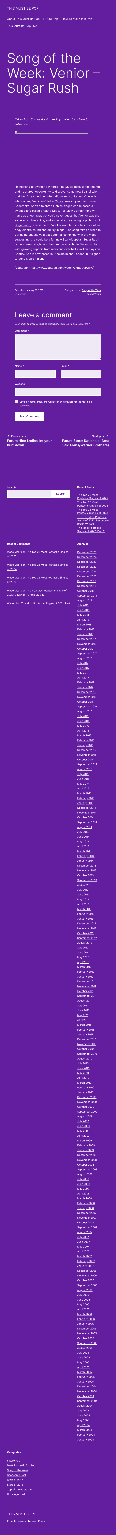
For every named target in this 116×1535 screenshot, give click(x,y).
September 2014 (87, 822)
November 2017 (86, 643)
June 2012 (83, 952)
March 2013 (84, 909)
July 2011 (82, 1005)
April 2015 (83, 788)
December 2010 (86, 1039)
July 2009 (83, 1121)
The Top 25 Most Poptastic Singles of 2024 (92, 504)
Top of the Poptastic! (19, 1489)
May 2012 (83, 957)
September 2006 (87, 1285)
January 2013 (85, 918)
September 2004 (87, 1400)
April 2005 (83, 1367)
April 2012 (83, 962)
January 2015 (85, 802)
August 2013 (84, 884)
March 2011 (84, 1024)
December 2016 (86, 691)
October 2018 (85, 590)
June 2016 (83, 721)
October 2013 (85, 875)
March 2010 (84, 1082)
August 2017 (84, 658)
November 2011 (86, 986)
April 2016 (83, 730)
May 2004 (83, 1420)
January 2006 (85, 1323)
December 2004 (87, 1386)
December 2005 (86, 1328)
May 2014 (83, 841)
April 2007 (83, 1251)
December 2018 (86, 585)
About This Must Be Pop (23, 19)
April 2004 (83, 1425)
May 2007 (83, 1246)
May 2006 (83, 1304)
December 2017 (86, 638)
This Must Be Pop (22, 8)
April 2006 (83, 1309)
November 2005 (87, 1333)
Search (11, 487)
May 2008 (83, 1188)
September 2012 (87, 937)
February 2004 (86, 1434)
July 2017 (82, 663)
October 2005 (85, 1338)
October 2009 (85, 1106)
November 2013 (86, 870)
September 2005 (87, 1343)
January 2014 (85, 860)
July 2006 (83, 1294)
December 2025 (86, 552)
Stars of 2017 (15, 1479)
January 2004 (85, 1439)
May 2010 (83, 1072)
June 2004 (83, 1415)
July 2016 (83, 716)
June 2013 (83, 894)
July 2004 (83, 1410)
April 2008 (83, 1193)
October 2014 (85, 817)
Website (20, 383)
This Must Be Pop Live (22, 26)
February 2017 (85, 682)
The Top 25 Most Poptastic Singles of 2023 (92, 511)
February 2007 (86, 1261)
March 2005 (84, 1372)
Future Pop (50, 19)
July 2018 (83, 605)
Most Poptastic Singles (20, 1465)
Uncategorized (16, 1494)
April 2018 (83, 619)
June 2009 (83, 1126)
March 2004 (84, 1429)
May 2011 (82, 1015)
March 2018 (84, 624)
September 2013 (87, 880)
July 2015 (83, 774)
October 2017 (85, 648)
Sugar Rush (22, 225)
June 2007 (83, 1241)
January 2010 (85, 1092)
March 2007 (84, 1256)
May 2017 (83, 672)
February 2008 (86, 1203)
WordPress (38, 1521)
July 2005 (83, 1352)
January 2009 (85, 1150)
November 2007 (87, 1217)
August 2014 (84, 827)
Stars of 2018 (15, 1484)
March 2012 (84, 966)
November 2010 (86, 1044)
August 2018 (84, 600)
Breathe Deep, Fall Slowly (58, 210)
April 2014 (83, 846)
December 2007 (86, 1212)
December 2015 (86, 749)
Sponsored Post (16, 1474)
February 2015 (85, 798)
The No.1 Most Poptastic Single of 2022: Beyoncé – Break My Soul (93, 520)
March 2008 (84, 1198)
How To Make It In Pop (77, 19)
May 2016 (83, 725)
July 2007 (83, 1237)
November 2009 (87, 1101)
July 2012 (83, 947)
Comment (22, 330)
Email (65, 365)
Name (19, 365)
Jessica (22, 294)
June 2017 (83, 668)
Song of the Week (91, 290)
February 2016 (85, 740)
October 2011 (85, 991)
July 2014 (83, 831)
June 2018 (83, 610)
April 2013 (83, 904)
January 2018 (85, 634)
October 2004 (85, 1396)
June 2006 (83, 1299)
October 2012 (85, 933)
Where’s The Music (60, 186)
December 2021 (86, 571)
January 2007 (85, 1265)
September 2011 (86, 995)
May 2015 (83, 783)
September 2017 (87, 653)
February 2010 (85, 1087)
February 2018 (85, 629)
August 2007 (84, 1232)
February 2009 (86, 1145)
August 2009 (85, 1116)
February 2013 (85, 913)
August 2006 (85, 1290)
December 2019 (86, 581)
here (82, 119)
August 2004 (85, 1405)
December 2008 (86, 1154)
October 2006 (85, 1280)
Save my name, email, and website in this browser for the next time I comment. (56, 403)
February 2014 (85, 856)
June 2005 (83, 1357)
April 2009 (83, 1135)
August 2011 (84, 1000)
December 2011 (86, 981)
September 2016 (87, 706)
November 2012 (86, 928)
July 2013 (83, 889)
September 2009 (87, 1111)
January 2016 (85, 745)
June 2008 (83, 1183)
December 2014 (86, 807)
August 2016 (84, 711)
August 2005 (85, 1347)
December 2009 (86, 1097)
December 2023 (86, 561)
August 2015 (84, 769)
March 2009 (84, 1140)
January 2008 (85, 1208)
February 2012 (85, 971)
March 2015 (84, 793)
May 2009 (83, 1130)
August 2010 (84, 1058)
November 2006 (87, 1275)
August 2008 (85, 1174)
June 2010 (83, 1068)
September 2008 (87, 1169)
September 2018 (87, 595)
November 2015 (86, 754)
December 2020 (86, 576)
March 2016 (84, 735)
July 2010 (83, 1063)
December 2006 (86, 1270)
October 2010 (85, 1048)
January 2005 (85, 1381)
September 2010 (87, 1053)
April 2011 (83, 1019)
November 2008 (87, 1159)
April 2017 (83, 677)
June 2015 (83, 778)
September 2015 (87, 764)
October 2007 (85, 1222)
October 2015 (85, 759)
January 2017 (85, 687)
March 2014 (84, 851)
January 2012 (85, 976)
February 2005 (86, 1376)
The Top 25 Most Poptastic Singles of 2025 (92, 496)
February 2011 (85, 1029)
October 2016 (85, 701)
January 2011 (85, 1034)
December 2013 (86, 865)
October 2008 (85, 1164)
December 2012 (86, 923)
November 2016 (86, 696)
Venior (59, 201)
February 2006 (86, 1318)
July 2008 (83, 1179)
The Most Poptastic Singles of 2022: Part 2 (91, 529)
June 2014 (83, 836)
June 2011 (83, 1010)
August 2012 (84, 942)
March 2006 (84, 1314)
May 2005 (83, 1362)
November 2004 (87, 1391)
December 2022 (86, 566)
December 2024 (87, 556)
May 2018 (83, 614)
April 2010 (83, 1077)
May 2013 (83, 899)
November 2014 (86, 812)
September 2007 (87, 1227)
